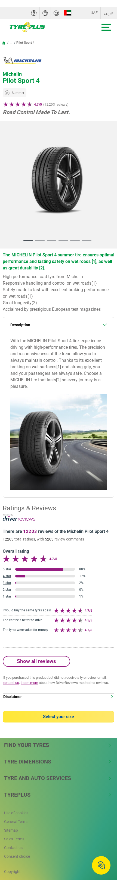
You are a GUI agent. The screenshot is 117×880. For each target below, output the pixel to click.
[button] (11, 43)
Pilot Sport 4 (25, 43)
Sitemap (11, 830)
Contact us (13, 848)
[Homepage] (3, 43)
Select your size (58, 716)
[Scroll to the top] (103, 848)
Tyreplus (17, 794)
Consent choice (17, 856)
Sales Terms (14, 839)
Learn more (29, 683)
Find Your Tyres (26, 745)
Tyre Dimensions (27, 761)
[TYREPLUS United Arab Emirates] (44, 27)
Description (20, 325)
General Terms (16, 821)
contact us (11, 683)
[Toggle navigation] (106, 27)
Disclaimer (12, 696)
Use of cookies (16, 813)
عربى (109, 12)
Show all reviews (36, 661)
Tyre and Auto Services (37, 778)
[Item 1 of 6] (58, 181)
